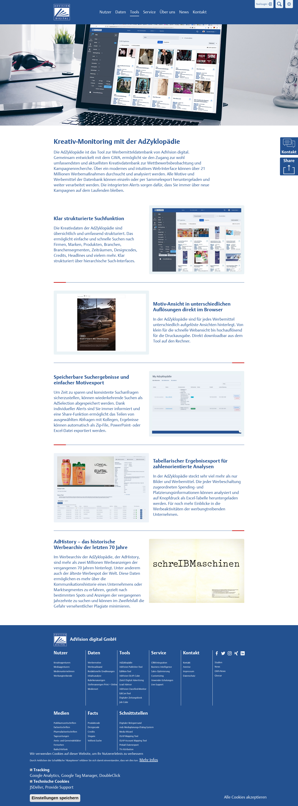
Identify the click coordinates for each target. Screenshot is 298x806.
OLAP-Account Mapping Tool (133, 740)
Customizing (157, 676)
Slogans (91, 736)
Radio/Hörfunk (61, 749)
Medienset (93, 689)
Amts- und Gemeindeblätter (67, 740)
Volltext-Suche (95, 740)
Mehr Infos (148, 760)
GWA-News (220, 671)
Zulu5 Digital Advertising (131, 680)
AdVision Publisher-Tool (131, 667)
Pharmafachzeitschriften (65, 731)
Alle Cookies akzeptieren (245, 796)
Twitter (223, 653)
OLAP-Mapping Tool (128, 736)
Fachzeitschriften (62, 727)
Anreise (187, 667)
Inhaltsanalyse (94, 676)
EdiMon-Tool (125, 671)
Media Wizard (126, 731)
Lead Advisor (125, 684)
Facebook (217, 653)
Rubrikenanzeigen (96, 680)
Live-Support (157, 684)
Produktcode (94, 723)
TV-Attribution (126, 749)
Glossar (218, 675)
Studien (218, 662)
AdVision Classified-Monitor (132, 689)
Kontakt (186, 662)
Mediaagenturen (62, 667)
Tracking (41, 769)
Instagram (230, 653)
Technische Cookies (51, 781)
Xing (236, 653)
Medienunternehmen (64, 671)
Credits (91, 731)
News (217, 666)
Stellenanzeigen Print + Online (103, 684)
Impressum (188, 671)
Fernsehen (59, 745)
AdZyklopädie (125, 662)
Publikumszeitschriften (65, 723)
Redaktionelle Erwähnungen (101, 671)
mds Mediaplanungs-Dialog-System (135, 727)
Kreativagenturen (62, 662)
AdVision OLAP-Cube (129, 676)
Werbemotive (94, 662)
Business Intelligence (161, 667)
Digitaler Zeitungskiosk (130, 697)
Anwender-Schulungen (162, 680)
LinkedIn (243, 653)
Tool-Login (261, 4)
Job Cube (123, 702)
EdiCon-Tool (125, 693)
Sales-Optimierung (160, 671)
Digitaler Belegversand (130, 723)
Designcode (93, 727)
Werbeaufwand (95, 667)
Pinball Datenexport (129, 745)
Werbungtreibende (63, 676)
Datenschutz (189, 676)
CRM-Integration (159, 662)
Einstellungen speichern (55, 798)
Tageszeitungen (61, 736)
